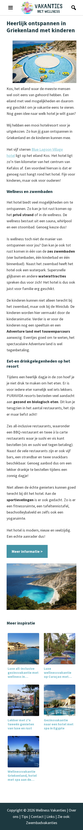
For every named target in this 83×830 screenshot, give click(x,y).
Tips (24, 816)
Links (50, 816)
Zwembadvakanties (41, 822)
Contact (37, 816)
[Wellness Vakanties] (41, 7)
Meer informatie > (27, 551)
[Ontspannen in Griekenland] (41, 586)
